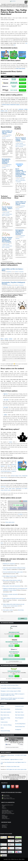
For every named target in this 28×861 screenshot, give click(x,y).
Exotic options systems (8, 610)
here (14, 44)
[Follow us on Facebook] (4, 788)
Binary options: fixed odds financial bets (11, 586)
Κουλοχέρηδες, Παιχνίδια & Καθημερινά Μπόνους (6, 161)
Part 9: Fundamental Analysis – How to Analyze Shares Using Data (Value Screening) (20, 172)
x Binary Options (21, 859)
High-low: (5, 394)
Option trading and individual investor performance (14, 598)
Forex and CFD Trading (5, 730)
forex (2, 542)
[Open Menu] (26, 2)
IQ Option (20, 514)
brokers (10, 442)
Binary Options (6, 795)
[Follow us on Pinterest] (17, 788)
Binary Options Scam (5, 715)
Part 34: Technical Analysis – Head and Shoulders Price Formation (7, 239)
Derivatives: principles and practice (10, 594)
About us (4, 807)
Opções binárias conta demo (9, 798)
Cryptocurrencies (4, 722)
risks (26, 43)
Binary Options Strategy (7, 812)
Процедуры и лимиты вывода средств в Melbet (11, 691)
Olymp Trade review (10, 488)
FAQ (9, 466)
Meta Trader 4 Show (19, 712)
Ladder (5, 414)
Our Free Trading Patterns (20, 723)
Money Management (19, 717)
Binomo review (7, 490)
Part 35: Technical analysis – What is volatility (20, 139)
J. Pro (21, 177)
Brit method (4, 827)
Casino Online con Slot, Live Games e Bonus (7, 132)
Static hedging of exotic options (10, 576)
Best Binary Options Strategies (8, 813)
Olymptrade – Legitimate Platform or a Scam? (13, 759)
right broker (3, 486)
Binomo (7, 818)
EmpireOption (5, 816)
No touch (6, 407)
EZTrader (3, 825)
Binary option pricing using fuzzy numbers (12, 580)
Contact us (4, 808)
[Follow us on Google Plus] (12, 788)
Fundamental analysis (19, 706)
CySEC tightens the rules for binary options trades (16, 769)
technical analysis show (16, 475)
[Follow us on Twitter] (8, 788)
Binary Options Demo (7, 797)
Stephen (3, 805)
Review (11, 645)
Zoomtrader (4, 826)
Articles (7, 136)
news (6, 110)
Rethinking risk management (9, 563)
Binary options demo (10, 522)
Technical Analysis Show (20, 726)
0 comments (20, 146)
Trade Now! (22, 79)
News (16, 720)
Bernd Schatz (21, 610)
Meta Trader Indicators (19, 715)
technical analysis (6, 104)
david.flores (9, 135)
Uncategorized (18, 729)
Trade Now (17, 645)
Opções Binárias (6, 796)
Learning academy (22, 180)
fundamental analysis (15, 104)
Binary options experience (6, 712)
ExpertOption (18, 488)
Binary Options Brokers (5, 709)
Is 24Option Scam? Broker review (12, 766)
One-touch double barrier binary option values (13, 572)
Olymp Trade (4, 817)
